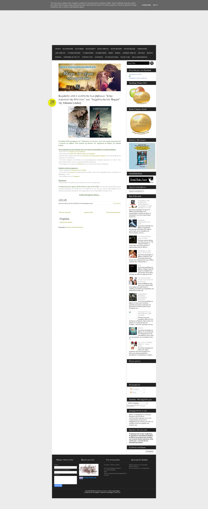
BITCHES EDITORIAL (111, 57)
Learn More (146, 5)
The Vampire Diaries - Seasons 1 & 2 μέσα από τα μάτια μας (145, 279)
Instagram (76, 176)
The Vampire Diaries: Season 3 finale (144, 237)
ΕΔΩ (79, 164)
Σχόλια (134, 392)
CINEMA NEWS (142, 49)
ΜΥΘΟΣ (140, 328)
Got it (155, 5)
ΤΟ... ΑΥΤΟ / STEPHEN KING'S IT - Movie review (145, 344)
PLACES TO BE (125, 57)
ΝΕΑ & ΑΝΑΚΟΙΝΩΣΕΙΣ (139, 57)
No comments (117, 203)
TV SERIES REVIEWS (73, 53)
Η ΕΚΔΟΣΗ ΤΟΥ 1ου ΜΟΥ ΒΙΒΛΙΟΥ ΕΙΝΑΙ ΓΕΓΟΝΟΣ (144, 313)
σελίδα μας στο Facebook (77, 151)
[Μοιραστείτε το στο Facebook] (66, 200)
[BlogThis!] (61, 200)
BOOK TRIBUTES (103, 49)
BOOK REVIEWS (68, 49)
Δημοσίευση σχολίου (66, 222)
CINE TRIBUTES (60, 53)
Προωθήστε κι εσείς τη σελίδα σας (138, 78)
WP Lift (92, 492)
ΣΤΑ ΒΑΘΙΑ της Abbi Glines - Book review (144, 251)
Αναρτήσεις (135, 389)
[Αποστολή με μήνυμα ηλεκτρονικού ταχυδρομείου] (59, 200)
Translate (142, 406)
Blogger (117, 491)
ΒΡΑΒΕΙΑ (58, 57)
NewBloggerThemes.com (113, 492)
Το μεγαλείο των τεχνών (135, 74)
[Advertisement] (104, 29)
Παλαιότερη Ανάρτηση (113, 212)
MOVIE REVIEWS (116, 49)
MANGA (117, 53)
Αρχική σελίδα (88, 212)
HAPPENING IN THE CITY (72, 57)
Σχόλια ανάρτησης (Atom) (75, 227)
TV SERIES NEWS (88, 53)
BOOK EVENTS (90, 49)
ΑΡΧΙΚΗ (58, 49)
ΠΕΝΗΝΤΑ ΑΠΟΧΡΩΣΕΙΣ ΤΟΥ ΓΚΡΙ (144, 222)
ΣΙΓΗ (139, 265)
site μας (71, 172)
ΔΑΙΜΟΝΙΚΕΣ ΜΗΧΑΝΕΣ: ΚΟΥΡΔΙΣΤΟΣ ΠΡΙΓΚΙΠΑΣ (142, 296)
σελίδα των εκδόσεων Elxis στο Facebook (82, 153)
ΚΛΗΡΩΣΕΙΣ (99, 57)
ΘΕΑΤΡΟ (150, 53)
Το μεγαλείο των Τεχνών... (101, 491)
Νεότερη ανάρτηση (65, 212)
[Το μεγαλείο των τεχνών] (130, 76)
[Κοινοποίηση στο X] (64, 200)
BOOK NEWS (79, 49)
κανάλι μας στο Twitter (79, 170)
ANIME (110, 53)
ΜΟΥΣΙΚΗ (141, 53)
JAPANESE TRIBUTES (129, 53)
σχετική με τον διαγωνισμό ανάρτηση (94, 156)
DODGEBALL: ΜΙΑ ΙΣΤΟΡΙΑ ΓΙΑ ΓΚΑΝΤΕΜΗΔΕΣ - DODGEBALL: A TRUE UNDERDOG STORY (145, 204)
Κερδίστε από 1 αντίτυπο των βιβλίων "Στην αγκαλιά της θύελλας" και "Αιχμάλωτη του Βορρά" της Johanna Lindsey (89, 99)
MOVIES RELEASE (129, 49)
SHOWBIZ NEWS (101, 53)
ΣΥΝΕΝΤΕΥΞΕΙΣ (87, 57)
